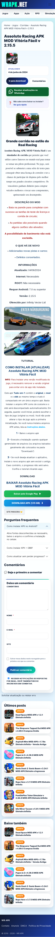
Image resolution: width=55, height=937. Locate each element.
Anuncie (15, 926)
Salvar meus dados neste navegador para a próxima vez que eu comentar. (27, 660)
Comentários (39, 81)
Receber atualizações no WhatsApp (26, 91)
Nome (10, 615)
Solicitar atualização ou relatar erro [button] (19, 695)
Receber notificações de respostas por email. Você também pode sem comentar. (27, 681)
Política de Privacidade (40, 926)
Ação (27, 13)
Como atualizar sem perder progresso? (26, 556)
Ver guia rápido (20, 105)
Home (7, 25)
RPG (37, 13)
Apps (16, 13)
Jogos (5, 13)
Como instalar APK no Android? (22, 526)
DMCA (24, 926)
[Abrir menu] (49, 4)
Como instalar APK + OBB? (20, 548)
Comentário (13, 587)
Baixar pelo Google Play (26, 493)
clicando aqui (35, 469)
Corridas (24, 25)
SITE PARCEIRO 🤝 (14, 512)
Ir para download (17, 81)
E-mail (11, 630)
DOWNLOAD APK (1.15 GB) (26, 503)
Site (9, 644)
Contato (5, 926)
